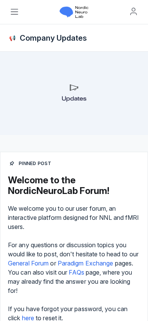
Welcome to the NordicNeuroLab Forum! (58, 185)
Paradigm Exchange (85, 263)
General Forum (28, 263)
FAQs (76, 272)
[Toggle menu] (14, 11)
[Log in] (133, 11)
